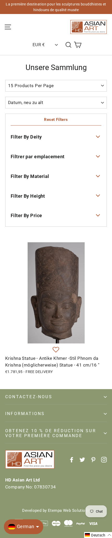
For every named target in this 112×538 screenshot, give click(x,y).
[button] (56, 350)
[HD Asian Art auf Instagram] (104, 459)
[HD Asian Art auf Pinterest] (93, 459)
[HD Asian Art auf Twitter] (82, 459)
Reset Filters (56, 119)
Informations (25, 413)
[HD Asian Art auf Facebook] (71, 459)
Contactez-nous (28, 396)
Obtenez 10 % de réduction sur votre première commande (50, 433)
